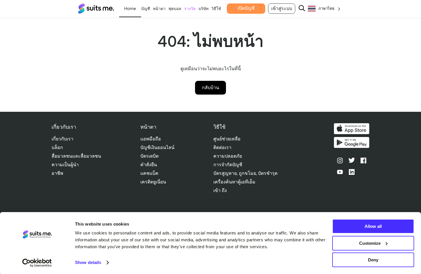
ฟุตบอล (174, 8)
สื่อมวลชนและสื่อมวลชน (76, 156)
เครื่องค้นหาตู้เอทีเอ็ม (234, 182)
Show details (88, 262)
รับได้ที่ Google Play (351, 142)
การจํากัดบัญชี (227, 165)
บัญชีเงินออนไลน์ (157, 147)
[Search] (302, 8)
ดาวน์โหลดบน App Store (351, 128)
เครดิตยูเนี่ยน (153, 182)
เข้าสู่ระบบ (281, 8)
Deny (373, 259)
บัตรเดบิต (149, 156)
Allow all (373, 226)
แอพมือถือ (150, 139)
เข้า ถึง (220, 190)
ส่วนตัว (130, 8)
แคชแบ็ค (149, 173)
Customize (370, 243)
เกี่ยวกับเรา (62, 139)
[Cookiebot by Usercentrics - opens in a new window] (37, 263)
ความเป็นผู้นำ (65, 165)
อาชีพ (57, 173)
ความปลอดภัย (227, 156)
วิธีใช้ (216, 8)
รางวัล (190, 8)
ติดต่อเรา (222, 147)
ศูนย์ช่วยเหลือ (227, 139)
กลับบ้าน (210, 88)
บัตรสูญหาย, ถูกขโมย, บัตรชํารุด (245, 173)
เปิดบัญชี (246, 8)
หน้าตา (159, 8)
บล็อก (57, 147)
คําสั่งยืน (148, 165)
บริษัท (203, 8)
